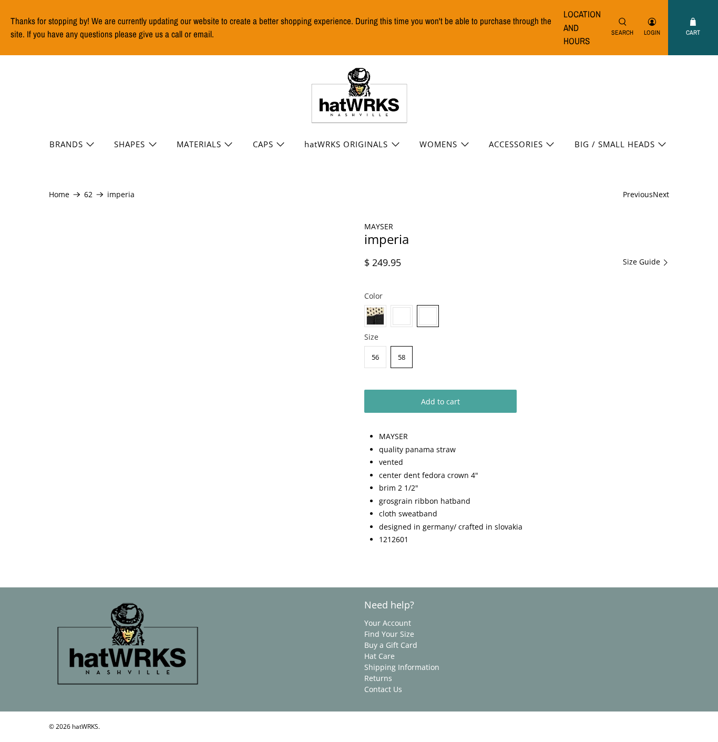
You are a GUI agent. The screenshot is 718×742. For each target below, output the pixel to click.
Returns (378, 678)
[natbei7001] (428, 316)
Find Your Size (389, 634)
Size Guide (642, 262)
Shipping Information (401, 667)
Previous (638, 194)
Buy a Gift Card (390, 645)
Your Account (387, 623)
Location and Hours (582, 27)
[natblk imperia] (375, 316)
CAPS (263, 144)
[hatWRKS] (359, 95)
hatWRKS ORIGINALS (346, 144)
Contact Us (383, 689)
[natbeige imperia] (402, 316)
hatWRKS (85, 726)
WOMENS (438, 144)
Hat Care (379, 656)
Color (373, 296)
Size (371, 337)
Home (59, 194)
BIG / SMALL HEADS (615, 144)
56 (375, 357)
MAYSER (378, 226)
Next (661, 194)
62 (88, 194)
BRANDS (66, 144)
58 (401, 357)
